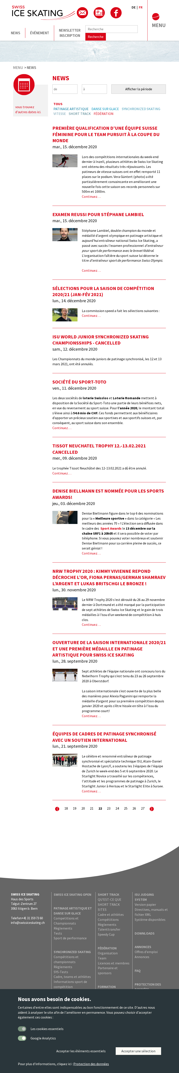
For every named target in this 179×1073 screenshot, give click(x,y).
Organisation (108, 953)
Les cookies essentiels (47, 1029)
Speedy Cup (106, 934)
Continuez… (91, 196)
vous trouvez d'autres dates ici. (28, 109)
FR (141, 7)
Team (102, 958)
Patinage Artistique (71, 109)
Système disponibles (150, 919)
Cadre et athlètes (111, 914)
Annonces (143, 947)
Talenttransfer (109, 929)
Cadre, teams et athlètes (72, 976)
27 (143, 808)
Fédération (104, 113)
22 (100, 808)
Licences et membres (113, 963)
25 (125, 808)
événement (39, 33)
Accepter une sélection (138, 1051)
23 (108, 808)
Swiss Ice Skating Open (72, 894)
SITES (102, 909)
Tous (57, 104)
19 (74, 808)
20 (83, 808)
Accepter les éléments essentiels (81, 1051)
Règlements (63, 928)
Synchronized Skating (141, 109)
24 (117, 808)
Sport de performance (70, 938)
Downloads (145, 933)
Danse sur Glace (105, 109)
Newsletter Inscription (70, 33)
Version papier (145, 904)
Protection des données (91, 1064)
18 (66, 808)
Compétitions (108, 919)
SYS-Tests (61, 972)
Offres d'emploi (146, 952)
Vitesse (59, 113)
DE (134, 7)
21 (91, 808)
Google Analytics (43, 1038)
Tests (58, 933)
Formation (107, 986)
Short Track (80, 113)
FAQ (138, 970)
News (15, 33)
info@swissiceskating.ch (28, 923)
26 (134, 808)
